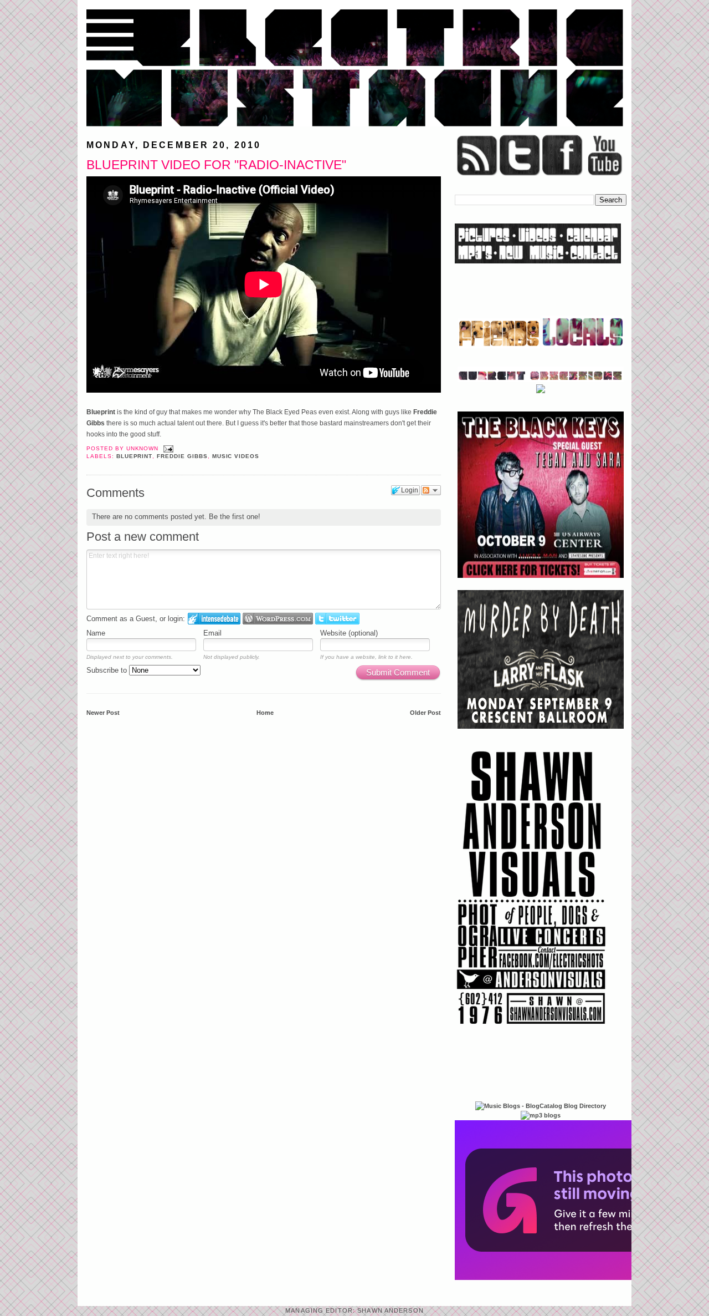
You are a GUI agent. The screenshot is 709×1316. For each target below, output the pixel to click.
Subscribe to (107, 670)
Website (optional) (349, 633)
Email (212, 633)
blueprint (134, 456)
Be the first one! (234, 516)
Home (265, 712)
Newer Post (103, 712)
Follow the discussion (431, 490)
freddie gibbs (182, 456)
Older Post (425, 712)
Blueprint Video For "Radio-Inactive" (216, 164)
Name (95, 633)
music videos (236, 456)
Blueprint (101, 412)
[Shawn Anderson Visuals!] (532, 1028)
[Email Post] (167, 448)
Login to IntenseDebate (214, 618)
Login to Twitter (337, 618)
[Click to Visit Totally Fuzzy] (574, 1277)
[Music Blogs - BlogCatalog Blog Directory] (540, 1105)
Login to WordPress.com (278, 618)
